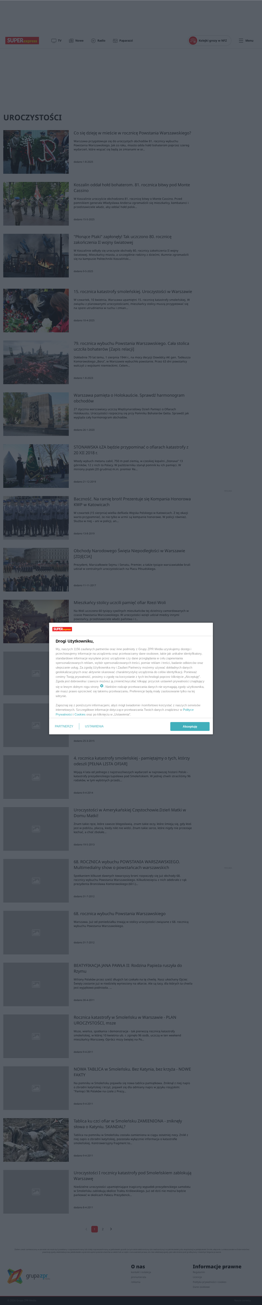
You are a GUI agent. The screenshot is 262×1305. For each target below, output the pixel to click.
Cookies (80, 714)
